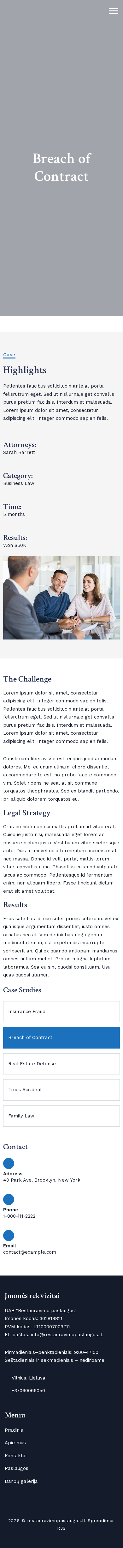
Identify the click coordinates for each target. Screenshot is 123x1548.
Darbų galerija (21, 1481)
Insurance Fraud (26, 1011)
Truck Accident (25, 1089)
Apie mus (15, 1443)
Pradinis (14, 1430)
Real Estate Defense (32, 1064)
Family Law (21, 1116)
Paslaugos (16, 1468)
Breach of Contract (30, 1037)
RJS (61, 1528)
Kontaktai (15, 1456)
